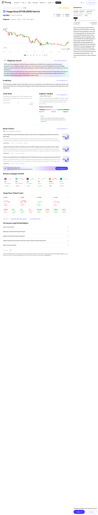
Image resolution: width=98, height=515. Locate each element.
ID (81, 2)
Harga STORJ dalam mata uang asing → (19, 219)
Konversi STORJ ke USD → (35, 219)
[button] (53, 107)
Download (91, 512)
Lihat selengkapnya (62, 80)
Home (4, 8)
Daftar (78, 512)
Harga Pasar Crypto (15, 8)
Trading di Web (91, 2)
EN (83, 2)
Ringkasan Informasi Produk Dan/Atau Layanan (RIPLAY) (32, 255)
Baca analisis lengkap (60, 60)
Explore (8, 8)
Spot (21, 8)
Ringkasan (6, 19)
